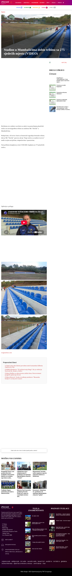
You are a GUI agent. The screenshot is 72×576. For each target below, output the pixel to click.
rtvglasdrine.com (6, 353)
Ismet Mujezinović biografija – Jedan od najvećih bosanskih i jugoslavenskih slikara (63, 534)
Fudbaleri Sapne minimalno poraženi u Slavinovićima (7, 491)
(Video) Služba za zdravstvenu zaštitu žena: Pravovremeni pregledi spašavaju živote (23, 374)
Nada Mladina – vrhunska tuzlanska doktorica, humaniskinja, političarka (63, 515)
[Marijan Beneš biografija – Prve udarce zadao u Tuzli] (52, 542)
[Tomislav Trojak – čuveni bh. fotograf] (52, 522)
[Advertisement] (24, 96)
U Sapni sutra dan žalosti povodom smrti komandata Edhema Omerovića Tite (24, 366)
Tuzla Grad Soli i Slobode (37, 548)
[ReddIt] (34, 64)
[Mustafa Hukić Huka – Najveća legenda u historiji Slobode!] (52, 548)
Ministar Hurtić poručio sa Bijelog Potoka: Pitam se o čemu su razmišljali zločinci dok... (24, 493)
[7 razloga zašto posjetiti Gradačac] (28, 543)
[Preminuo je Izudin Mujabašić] (52, 87)
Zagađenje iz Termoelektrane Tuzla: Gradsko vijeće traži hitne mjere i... (63, 80)
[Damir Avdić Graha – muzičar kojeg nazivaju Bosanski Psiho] (52, 528)
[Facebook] (10, 64)
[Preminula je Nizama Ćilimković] (52, 95)
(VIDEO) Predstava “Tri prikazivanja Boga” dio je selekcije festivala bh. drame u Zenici (23, 370)
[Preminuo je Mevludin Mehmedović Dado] (52, 102)
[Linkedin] (26, 64)
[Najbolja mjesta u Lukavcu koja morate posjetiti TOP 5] (28, 524)
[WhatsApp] (22, 64)
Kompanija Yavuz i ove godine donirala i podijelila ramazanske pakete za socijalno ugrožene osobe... (7, 475)
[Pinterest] (30, 64)
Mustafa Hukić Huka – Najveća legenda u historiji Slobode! (62, 547)
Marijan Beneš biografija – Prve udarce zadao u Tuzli (62, 541)
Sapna (3, 12)
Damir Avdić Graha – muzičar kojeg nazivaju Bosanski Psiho (63, 528)
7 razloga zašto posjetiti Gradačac (38, 542)
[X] (14, 64)
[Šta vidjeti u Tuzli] (28, 517)
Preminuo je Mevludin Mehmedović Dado (62, 100)
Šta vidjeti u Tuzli (35, 515)
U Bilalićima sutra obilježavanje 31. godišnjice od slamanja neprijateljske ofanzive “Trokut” (24, 475)
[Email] (38, 64)
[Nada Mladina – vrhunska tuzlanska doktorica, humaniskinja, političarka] (52, 515)
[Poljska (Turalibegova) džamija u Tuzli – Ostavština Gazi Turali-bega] (28, 530)
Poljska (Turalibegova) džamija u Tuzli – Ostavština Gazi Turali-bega (39, 530)
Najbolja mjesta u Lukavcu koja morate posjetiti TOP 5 (38, 523)
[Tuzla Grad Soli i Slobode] (28, 550)
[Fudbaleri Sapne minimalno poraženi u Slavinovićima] (8, 484)
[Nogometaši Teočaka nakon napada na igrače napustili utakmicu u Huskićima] (40, 466)
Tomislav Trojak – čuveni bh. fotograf (63, 520)
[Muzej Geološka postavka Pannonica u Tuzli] (28, 537)
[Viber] (18, 64)
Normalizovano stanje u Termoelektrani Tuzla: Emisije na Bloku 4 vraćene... (64, 108)
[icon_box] (7, 540)
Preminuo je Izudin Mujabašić (61, 86)
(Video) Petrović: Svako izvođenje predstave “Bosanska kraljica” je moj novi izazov (22, 378)
